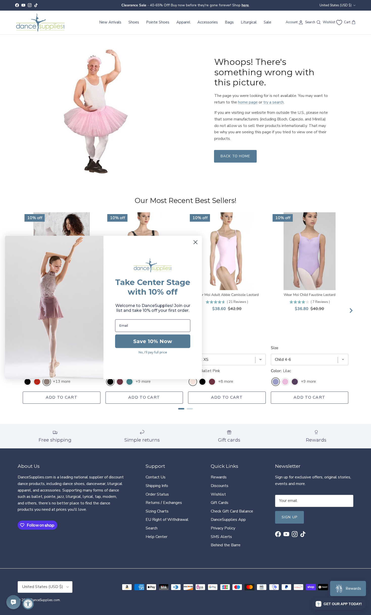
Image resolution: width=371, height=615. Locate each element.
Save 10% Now (152, 341)
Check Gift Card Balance (232, 511)
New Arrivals (110, 22)
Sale (267, 22)
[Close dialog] (195, 242)
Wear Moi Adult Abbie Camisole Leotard (227, 295)
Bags (229, 22)
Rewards (219, 477)
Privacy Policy (223, 528)
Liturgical (249, 22)
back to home (235, 156)
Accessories (207, 22)
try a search (273, 102)
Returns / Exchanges (164, 502)
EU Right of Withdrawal (167, 519)
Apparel (183, 22)
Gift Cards (219, 502)
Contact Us (156, 477)
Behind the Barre (226, 545)
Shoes (133, 22)
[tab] (181, 408)
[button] (338, 604)
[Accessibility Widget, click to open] (28, 603)
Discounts (219, 486)
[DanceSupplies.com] (40, 22)
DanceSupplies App (228, 519)
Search (151, 528)
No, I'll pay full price (153, 352)
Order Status (157, 494)
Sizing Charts (157, 511)
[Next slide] (351, 310)
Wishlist (218, 494)
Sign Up (289, 517)
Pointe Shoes (157, 22)
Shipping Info (157, 486)
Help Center (156, 537)
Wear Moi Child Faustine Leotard (309, 295)
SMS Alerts (221, 537)
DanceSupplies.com (45, 600)
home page (248, 102)
